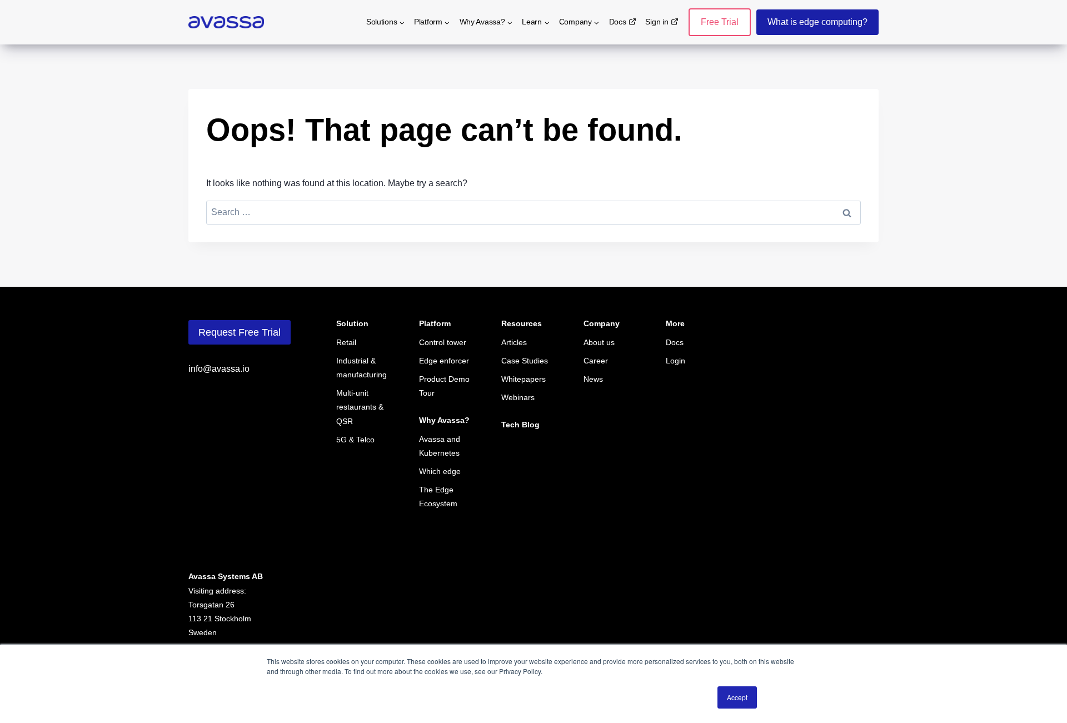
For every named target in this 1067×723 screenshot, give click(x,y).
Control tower (442, 342)
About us (599, 342)
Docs (617, 21)
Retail (346, 342)
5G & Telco (355, 439)
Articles (514, 342)
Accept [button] (737, 697)
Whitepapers (523, 379)
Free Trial (720, 22)
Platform (435, 323)
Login (675, 360)
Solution (352, 323)
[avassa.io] (226, 22)
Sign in (656, 21)
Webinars (518, 397)
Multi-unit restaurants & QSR (359, 406)
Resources (521, 323)
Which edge (440, 471)
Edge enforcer (444, 360)
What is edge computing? (817, 22)
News (593, 379)
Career (596, 360)
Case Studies (524, 360)
